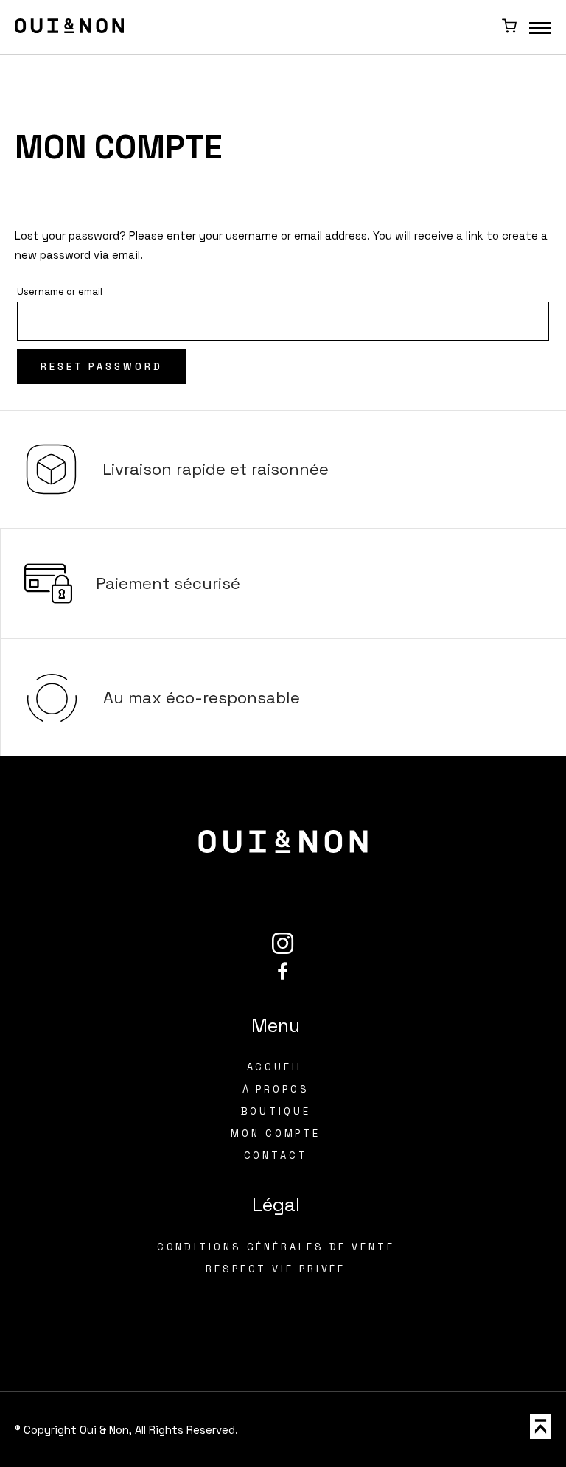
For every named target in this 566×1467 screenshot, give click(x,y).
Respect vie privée (276, 1269)
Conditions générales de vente (276, 1247)
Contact (276, 1155)
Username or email (59, 291)
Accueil (276, 1067)
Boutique (276, 1111)
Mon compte (276, 1133)
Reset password (102, 366)
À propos (276, 1089)
